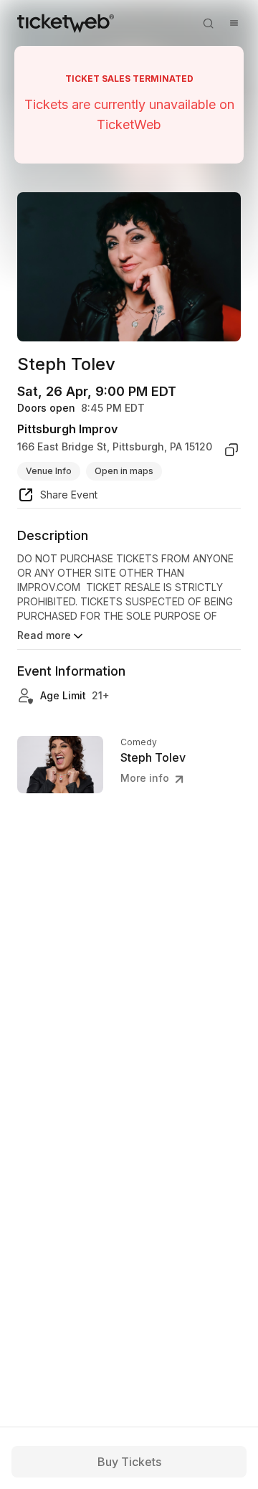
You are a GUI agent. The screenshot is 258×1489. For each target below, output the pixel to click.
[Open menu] (233, 23)
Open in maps (124, 470)
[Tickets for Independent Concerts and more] (65, 22)
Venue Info (49, 470)
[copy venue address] (231, 449)
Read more (44, 635)
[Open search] (208, 23)
